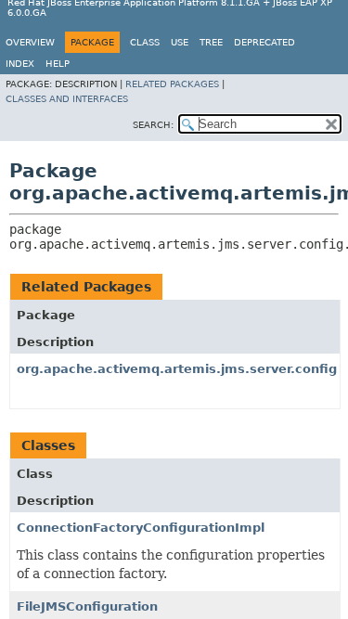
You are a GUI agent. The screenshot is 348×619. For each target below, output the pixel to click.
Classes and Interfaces (67, 99)
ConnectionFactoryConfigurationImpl (140, 528)
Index (20, 63)
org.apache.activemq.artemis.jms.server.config (177, 369)
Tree (211, 42)
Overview (30, 42)
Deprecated (264, 42)
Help (57, 63)
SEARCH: (153, 125)
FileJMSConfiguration (87, 606)
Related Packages (172, 84)
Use (179, 42)
